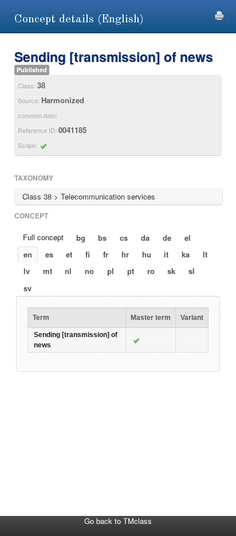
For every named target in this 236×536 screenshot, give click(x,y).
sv (27, 288)
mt (47, 270)
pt (130, 270)
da (145, 237)
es (49, 254)
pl (110, 270)
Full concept (43, 237)
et (69, 254)
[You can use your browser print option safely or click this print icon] (219, 14)
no (89, 270)
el (187, 237)
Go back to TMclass (118, 520)
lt (205, 254)
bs (102, 237)
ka (186, 254)
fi (87, 254)
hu (146, 254)
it (166, 254)
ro (151, 270)
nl (68, 270)
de (167, 237)
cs (124, 237)
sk (171, 270)
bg (80, 237)
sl (191, 270)
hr (125, 254)
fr (105, 254)
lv (26, 270)
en (27, 254)
